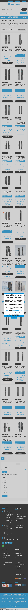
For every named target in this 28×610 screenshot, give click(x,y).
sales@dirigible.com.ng (17, 310)
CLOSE (14, 317)
